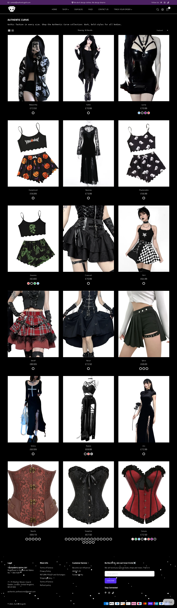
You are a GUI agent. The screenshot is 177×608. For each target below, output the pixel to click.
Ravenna (88, 190)
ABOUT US (76, 571)
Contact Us (103, 9)
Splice (144, 360)
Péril (143, 275)
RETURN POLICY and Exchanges (52, 574)
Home (54, 9)
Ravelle (33, 531)
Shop (65, 9)
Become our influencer (81, 567)
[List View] (12, 30)
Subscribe (110, 581)
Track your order (122, 9)
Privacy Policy (45, 571)
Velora (33, 446)
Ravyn (88, 360)
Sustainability (77, 574)
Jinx (144, 446)
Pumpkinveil (33, 190)
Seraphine (88, 531)
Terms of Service (46, 567)
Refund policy (45, 585)
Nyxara (88, 446)
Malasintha (33, 104)
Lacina (143, 104)
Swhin (88, 104)
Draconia (33, 275)
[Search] (157, 9)
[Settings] (162, 9)
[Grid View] (9, 30)
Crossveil (88, 275)
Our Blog (78, 9)
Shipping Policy (46, 578)
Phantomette (144, 190)
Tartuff (33, 360)
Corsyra (144, 531)
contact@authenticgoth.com (20, 2)
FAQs (90, 9)
